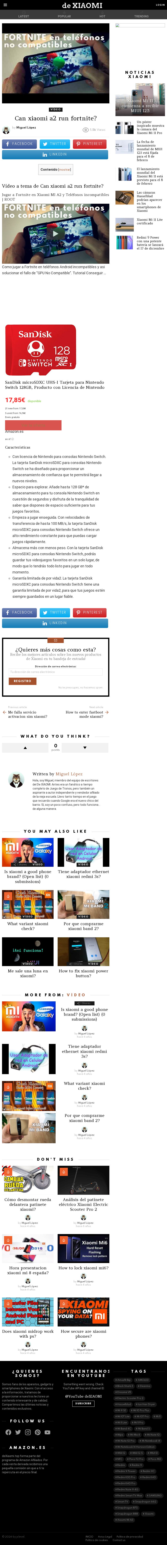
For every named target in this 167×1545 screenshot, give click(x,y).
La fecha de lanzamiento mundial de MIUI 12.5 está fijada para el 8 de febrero (149, 151)
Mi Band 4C (124, 1429)
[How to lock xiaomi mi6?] (83, 1248)
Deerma (145, 1386)
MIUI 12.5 (137, 1453)
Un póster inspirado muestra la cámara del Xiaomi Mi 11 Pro (150, 127)
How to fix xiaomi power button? (83, 973)
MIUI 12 (121, 1453)
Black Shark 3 (125, 1386)
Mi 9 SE (121, 1410)
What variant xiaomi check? (27, 926)
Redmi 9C (149, 1471)
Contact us (119, 1540)
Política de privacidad (130, 1537)
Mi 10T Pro (143, 1416)
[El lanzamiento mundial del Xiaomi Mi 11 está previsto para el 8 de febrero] (124, 174)
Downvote (85, 748)
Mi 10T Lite (123, 1416)
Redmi (121, 1465)
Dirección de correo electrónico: (55, 666)
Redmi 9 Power (126, 1471)
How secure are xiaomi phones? (83, 1334)
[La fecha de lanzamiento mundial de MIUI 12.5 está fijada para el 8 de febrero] (124, 147)
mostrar (64, 169)
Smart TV (122, 1502)
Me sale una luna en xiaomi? (28, 973)
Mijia (120, 1435)
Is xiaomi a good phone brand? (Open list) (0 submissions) (27, 876)
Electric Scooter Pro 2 (130, 1398)
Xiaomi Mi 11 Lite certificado (150, 221)
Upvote (25, 748)
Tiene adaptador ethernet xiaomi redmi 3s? (83, 874)
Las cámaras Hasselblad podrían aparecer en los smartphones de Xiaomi (149, 202)
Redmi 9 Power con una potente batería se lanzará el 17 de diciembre (150, 243)
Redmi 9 (137, 1465)
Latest (23, 16)
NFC (119, 1459)
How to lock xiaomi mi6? (83, 1267)
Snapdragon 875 (127, 1508)
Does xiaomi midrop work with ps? (28, 1334)
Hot (102, 16)
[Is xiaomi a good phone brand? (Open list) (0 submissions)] (28, 852)
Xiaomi (149, 1514)
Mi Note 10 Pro (126, 1441)
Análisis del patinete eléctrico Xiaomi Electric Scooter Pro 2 (83, 1204)
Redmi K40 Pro (126, 1483)
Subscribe (83, 1403)
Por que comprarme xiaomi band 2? (83, 926)
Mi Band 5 (144, 1429)
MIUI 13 (154, 1453)
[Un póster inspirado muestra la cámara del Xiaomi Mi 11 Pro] (124, 127)
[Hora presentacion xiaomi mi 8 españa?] (28, 1248)
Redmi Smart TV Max (129, 1496)
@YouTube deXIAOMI (83, 1396)
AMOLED (143, 1380)
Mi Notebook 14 (151, 1441)
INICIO (89, 1537)
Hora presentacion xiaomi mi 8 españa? (27, 1270)
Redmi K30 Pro (126, 1477)
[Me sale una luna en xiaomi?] (28, 951)
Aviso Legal (105, 1537)
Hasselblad (124, 1404)
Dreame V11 (124, 1392)
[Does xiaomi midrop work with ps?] (28, 1312)
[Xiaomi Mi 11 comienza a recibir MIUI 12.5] (140, 99)
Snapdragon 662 (145, 1502)
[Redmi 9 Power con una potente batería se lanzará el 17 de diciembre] (124, 243)
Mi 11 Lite (122, 1423)
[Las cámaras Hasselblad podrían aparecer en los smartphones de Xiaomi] (124, 198)
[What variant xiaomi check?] (28, 904)
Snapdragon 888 (127, 1514)
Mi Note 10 (153, 1435)
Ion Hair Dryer (146, 1404)
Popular (64, 16)
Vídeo (38, 865)
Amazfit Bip (124, 1380)
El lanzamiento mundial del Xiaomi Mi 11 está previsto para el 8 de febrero (150, 176)
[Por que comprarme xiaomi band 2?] (83, 904)
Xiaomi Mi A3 (125, 1520)
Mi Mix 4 (135, 1435)
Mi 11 (158, 1416)
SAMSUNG (155, 1496)
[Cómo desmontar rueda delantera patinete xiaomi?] (28, 1180)
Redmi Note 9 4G (127, 1489)
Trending (141, 16)
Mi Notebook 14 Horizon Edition (136, 1447)
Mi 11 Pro (138, 1423)
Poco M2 (156, 1459)
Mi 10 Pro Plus (141, 1410)
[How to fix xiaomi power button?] (83, 951)
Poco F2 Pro (136, 1459)
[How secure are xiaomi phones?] (83, 1312)
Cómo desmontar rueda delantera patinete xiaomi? (27, 1204)
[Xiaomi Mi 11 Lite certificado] (124, 225)
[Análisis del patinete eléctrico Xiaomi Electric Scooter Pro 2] (83, 1180)
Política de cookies (97, 1540)
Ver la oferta (33, 425)
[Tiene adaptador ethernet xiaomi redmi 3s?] (83, 852)
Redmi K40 (149, 1477)
